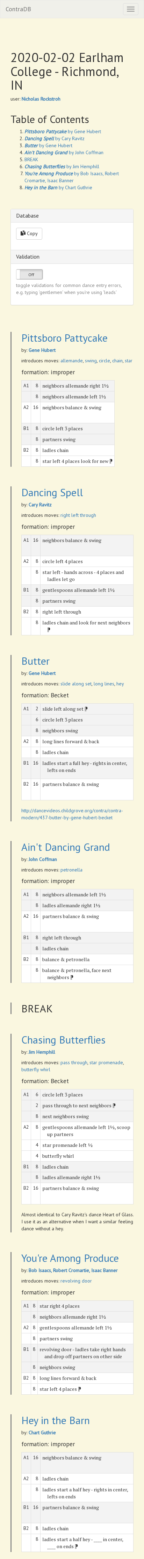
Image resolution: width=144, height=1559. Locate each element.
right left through (78, 515)
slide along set (76, 684)
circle (104, 360)
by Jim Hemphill (61, 166)
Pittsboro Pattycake (64, 337)
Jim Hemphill (42, 1052)
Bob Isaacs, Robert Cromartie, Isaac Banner (73, 1270)
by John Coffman (63, 152)
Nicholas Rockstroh (41, 99)
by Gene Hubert (62, 131)
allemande (71, 360)
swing (91, 360)
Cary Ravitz (40, 504)
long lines (104, 684)
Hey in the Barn (55, 1420)
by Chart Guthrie (58, 187)
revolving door (76, 1281)
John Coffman (43, 859)
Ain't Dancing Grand (65, 847)
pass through (73, 1062)
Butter (35, 661)
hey (120, 684)
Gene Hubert (42, 350)
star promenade (106, 1062)
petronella (71, 870)
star (128, 360)
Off (31, 274)
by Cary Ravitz (54, 138)
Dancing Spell (52, 492)
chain (117, 360)
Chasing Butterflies (63, 1039)
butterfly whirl (35, 1069)
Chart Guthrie (42, 1432)
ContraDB (18, 9)
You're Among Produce (70, 1258)
